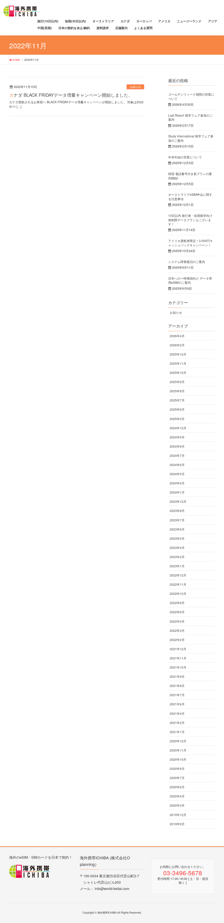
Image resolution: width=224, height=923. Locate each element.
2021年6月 (177, 704)
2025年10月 (178, 372)
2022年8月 (177, 603)
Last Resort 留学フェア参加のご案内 (190, 117)
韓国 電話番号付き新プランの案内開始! (190, 176)
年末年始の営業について (185, 157)
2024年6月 (177, 464)
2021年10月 (178, 667)
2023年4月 (177, 547)
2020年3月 (177, 805)
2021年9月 (177, 676)
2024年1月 (177, 492)
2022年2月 (177, 640)
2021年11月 (178, 658)
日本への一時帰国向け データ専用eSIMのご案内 (190, 280)
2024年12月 (178, 428)
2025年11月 (178, 363)
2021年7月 (177, 695)
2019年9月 (177, 824)
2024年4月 (177, 483)
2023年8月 (177, 510)
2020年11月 (178, 750)
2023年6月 (177, 529)
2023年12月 (178, 501)
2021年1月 (177, 732)
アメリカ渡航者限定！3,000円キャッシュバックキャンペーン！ (190, 242)
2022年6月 (177, 612)
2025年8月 (177, 391)
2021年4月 (177, 713)
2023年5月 (177, 538)
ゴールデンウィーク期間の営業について (191, 96)
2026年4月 (177, 336)
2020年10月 (178, 759)
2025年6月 (177, 409)
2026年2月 (177, 345)
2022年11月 (178, 584)
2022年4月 (177, 621)
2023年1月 (177, 566)
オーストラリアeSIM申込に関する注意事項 (190, 196)
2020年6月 (177, 787)
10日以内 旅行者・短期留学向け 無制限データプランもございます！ (190, 219)
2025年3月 (177, 419)
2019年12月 (178, 815)
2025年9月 (177, 382)
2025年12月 (178, 354)
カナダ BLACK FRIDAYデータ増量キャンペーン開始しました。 (71, 95)
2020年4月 (177, 796)
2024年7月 (177, 455)
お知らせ (135, 87)
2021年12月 (178, 649)
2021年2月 (177, 722)
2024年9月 (177, 437)
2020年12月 (178, 741)
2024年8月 (177, 446)
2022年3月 (177, 630)
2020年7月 (177, 778)
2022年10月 (178, 593)
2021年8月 (177, 685)
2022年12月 (178, 575)
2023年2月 (177, 557)
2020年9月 (177, 768)
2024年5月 (177, 474)
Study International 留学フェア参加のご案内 (191, 138)
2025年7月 (177, 400)
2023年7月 (177, 520)
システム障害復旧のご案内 (186, 261)
